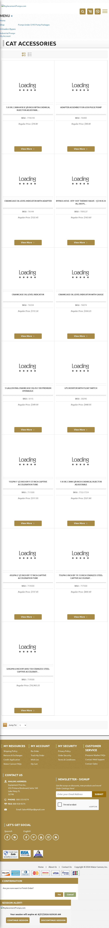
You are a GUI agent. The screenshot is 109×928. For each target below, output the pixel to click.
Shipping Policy (10, 751)
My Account (5, 36)
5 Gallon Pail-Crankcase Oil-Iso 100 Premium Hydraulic (28, 389)
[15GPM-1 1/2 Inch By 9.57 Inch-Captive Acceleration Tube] (28, 523)
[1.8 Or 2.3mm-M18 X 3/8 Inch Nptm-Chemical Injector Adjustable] (28, 148)
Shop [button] (2, 24)
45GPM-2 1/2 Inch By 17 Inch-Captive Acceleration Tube (28, 576)
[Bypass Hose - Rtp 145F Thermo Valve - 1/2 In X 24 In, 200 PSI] (81, 242)
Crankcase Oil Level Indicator (28, 294)
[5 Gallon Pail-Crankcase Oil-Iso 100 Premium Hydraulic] (28, 429)
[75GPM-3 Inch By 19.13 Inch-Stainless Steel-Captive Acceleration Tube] (81, 616)
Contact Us (67, 867)
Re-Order (35, 751)
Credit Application (12, 759)
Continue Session (17, 920)
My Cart (34, 763)
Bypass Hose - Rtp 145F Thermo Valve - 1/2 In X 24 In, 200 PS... (81, 202)
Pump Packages (42, 24)
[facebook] (7, 837)
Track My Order (37, 755)
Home (2, 20)
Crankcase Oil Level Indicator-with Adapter (28, 201)
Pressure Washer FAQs (95, 755)
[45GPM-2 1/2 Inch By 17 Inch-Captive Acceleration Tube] (28, 616)
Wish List (35, 759)
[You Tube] (41, 837)
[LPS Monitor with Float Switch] (81, 429)
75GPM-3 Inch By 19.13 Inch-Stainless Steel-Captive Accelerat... (81, 576)
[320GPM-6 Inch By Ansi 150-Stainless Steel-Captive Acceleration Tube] (28, 710)
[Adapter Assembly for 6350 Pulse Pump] (81, 148)
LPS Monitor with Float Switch (81, 388)
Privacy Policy (64, 751)
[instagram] (48, 837)
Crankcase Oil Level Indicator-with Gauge (80, 294)
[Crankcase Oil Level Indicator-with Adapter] (28, 242)
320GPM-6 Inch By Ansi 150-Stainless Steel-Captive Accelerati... (28, 670)
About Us (53, 867)
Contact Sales (91, 763)
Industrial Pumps (7, 33)
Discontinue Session (53, 920)
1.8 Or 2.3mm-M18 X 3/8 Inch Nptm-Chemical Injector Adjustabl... (28, 108)
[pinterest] (34, 837)
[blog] (15, 837)
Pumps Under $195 (26, 24)
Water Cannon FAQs (12, 763)
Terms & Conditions (66, 759)
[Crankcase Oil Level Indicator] (28, 336)
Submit (99, 794)
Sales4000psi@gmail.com (33, 809)
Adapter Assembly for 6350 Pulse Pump (81, 107)
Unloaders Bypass (8, 29)
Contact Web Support (95, 759)
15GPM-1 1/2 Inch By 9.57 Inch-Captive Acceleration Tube (28, 483)
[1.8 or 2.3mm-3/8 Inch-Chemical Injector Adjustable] (81, 523)
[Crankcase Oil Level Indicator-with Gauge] (81, 336)
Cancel (70, 894)
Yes (59, 894)
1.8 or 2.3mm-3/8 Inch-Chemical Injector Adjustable (81, 483)
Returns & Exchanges (13, 755)
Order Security (64, 755)
